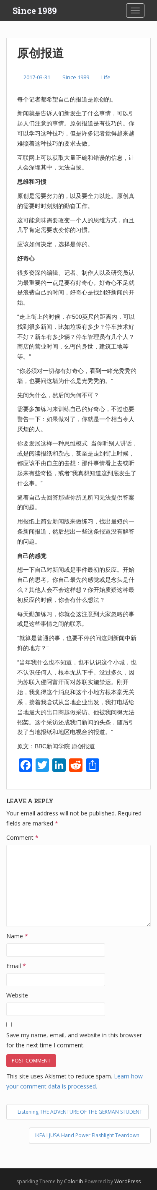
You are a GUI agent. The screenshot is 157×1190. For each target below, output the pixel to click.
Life (106, 77)
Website (17, 995)
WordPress (127, 1181)
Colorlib (73, 1181)
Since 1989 (35, 10)
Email (16, 966)
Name (17, 936)
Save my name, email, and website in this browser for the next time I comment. (74, 1040)
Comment (22, 837)
